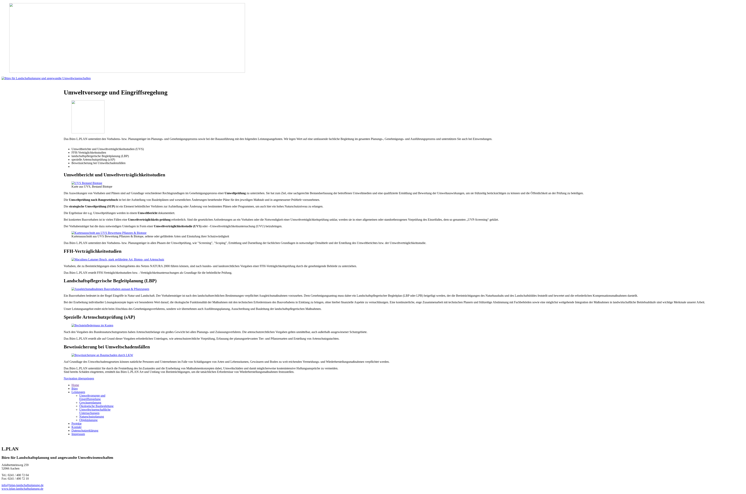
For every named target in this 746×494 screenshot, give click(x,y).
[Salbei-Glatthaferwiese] (110, 289)
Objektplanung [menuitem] (88, 420)
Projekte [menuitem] (76, 423)
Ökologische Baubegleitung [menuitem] (96, 406)
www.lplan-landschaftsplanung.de (22, 488)
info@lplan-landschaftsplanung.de (23, 485)
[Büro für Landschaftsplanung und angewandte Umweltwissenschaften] (46, 78)
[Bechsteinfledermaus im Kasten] (92, 325)
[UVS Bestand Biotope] (86, 183)
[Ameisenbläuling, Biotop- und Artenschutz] (117, 259)
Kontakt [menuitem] (76, 427)
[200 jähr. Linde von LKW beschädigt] (102, 355)
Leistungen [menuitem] (78, 392)
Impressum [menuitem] (78, 434)
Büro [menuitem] (74, 388)
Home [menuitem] (75, 385)
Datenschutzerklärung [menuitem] (84, 430)
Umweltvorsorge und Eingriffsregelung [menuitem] (92, 397)
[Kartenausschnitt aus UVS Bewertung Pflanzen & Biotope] (108, 232)
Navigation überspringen (79, 378)
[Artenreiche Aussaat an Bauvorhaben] (88, 132)
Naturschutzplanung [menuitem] (91, 416)
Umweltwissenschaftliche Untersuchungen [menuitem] (95, 411)
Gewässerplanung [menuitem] (90, 402)
